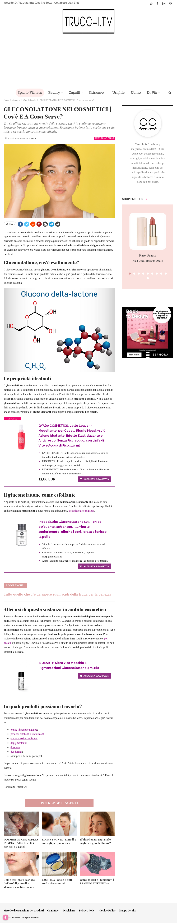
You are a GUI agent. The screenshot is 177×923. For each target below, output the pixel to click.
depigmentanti (18, 743)
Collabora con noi (66, 2)
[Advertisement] (88, 61)
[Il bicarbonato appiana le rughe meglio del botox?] (97, 824)
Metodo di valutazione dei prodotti (28, 2)
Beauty (54, 93)
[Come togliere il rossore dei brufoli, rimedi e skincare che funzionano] (21, 864)
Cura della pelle (104, 138)
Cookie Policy (107, 910)
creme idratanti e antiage (24, 729)
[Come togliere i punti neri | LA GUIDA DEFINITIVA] (97, 864)
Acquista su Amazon (96, 479)
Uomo (136, 93)
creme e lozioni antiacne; (24, 738)
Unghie (118, 93)
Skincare (96, 93)
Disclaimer (69, 910)
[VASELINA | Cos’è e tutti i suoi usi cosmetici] (59, 864)
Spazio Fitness (30, 93)
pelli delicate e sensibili (81, 510)
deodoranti (16, 751)
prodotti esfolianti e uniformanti (27, 734)
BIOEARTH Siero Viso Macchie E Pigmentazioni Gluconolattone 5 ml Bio (69, 665)
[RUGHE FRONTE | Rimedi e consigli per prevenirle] (59, 824)
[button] (130, 274)
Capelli (74, 93)
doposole (15, 747)
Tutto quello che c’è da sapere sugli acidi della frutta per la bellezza (57, 594)
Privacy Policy (87, 910)
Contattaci (53, 910)
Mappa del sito (127, 910)
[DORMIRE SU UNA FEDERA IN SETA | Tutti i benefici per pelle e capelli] (21, 824)
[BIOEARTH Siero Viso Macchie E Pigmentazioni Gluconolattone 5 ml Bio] (21, 676)
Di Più (152, 93)
